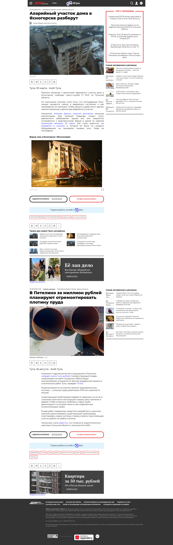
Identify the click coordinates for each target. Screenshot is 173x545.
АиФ (46, 357)
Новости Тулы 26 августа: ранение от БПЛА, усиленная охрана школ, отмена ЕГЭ (125, 37)
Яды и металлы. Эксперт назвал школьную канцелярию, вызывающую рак (127, 85)
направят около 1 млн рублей (55, 376)
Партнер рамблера (66, 536)
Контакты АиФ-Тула (53, 504)
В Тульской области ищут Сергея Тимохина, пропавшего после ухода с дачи (124, 55)
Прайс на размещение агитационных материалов (82, 504)
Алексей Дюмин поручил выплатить (73, 114)
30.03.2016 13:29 (35, 9)
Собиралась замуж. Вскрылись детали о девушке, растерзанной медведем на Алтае (128, 302)
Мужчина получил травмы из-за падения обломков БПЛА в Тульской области (125, 27)
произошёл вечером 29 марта (58, 123)
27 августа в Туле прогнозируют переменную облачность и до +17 (124, 46)
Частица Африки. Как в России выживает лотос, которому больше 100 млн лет (129, 101)
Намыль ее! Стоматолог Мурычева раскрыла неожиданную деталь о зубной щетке (128, 109)
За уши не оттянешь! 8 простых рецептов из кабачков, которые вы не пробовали (129, 318)
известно (63, 423)
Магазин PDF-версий (73, 502)
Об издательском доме (54, 502)
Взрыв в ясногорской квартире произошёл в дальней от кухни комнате (51, 236)
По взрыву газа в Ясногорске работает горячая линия (50, 242)
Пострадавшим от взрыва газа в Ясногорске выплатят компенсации (88, 236)
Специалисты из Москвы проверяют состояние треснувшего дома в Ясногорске (89, 243)
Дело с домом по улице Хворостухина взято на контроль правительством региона (52, 251)
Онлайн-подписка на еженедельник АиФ (99, 502)
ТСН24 (80, 383)
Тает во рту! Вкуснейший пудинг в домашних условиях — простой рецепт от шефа (128, 70)
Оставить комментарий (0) (86, 199)
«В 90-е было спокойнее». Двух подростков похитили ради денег (128, 92)
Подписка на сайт (123, 502)
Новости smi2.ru (37, 282)
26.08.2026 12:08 (35, 289)
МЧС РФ (33, 76)
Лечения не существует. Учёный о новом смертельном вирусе (128, 325)
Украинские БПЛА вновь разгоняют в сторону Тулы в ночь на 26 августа (124, 18)
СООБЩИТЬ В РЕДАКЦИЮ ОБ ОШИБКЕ (116, 504)
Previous (34, 160)
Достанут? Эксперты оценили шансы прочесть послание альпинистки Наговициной (129, 334)
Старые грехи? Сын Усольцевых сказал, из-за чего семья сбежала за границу (129, 295)
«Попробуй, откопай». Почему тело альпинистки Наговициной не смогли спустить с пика (129, 310)
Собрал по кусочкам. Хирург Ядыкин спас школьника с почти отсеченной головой (129, 78)
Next (99, 160)
